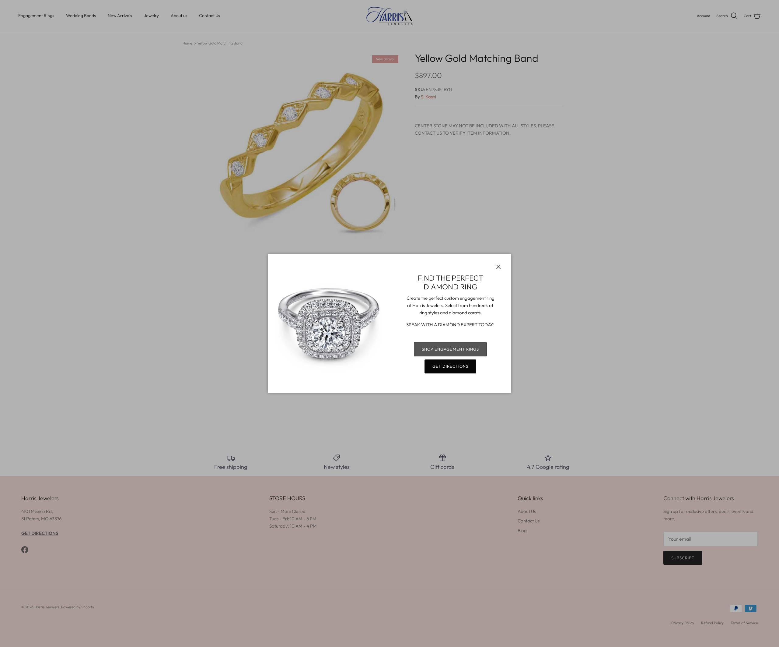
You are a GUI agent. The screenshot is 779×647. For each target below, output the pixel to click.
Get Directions (450, 366)
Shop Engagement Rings (450, 349)
